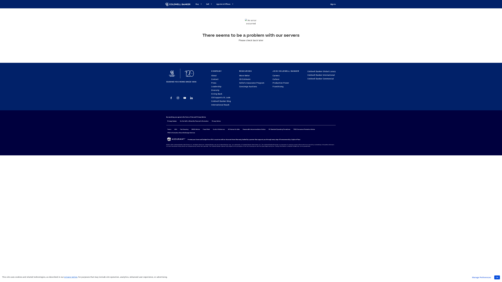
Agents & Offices (223, 4)
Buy (197, 4)
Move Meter (244, 75)
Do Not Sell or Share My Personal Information (194, 121)
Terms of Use (189, 117)
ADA (175, 129)
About (214, 75)
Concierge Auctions (248, 86)
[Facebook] (171, 98)
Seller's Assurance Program (251, 83)
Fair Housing (184, 129)
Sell (207, 4)
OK (497, 277)
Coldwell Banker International (321, 75)
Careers (276, 75)
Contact (215, 79)
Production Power (281, 83)
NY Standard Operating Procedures (279, 129)
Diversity (215, 90)
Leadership (216, 86)
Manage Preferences (481, 277)
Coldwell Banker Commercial (320, 78)
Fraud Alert (206, 129)
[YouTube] (184, 98)
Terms (169, 129)
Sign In (333, 4)
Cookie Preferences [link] (219, 129)
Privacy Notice (201, 117)
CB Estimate (244, 79)
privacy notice (70, 277)
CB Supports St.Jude (220, 97)
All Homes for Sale (234, 129)
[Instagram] (178, 98)
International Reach (220, 105)
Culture (276, 79)
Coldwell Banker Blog (221, 101)
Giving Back (216, 94)
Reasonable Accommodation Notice (254, 129)
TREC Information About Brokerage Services (181, 133)
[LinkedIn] (191, 98)
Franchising (278, 86)
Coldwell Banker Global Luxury (321, 71)
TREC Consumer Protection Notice (304, 129)
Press (213, 83)
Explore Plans (295, 139)
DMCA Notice (196, 129)
